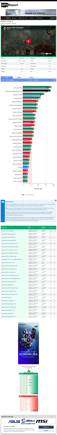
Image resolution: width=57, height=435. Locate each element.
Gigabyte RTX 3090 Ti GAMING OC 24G (8, 256)
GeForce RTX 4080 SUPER (25, 379)
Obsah (14, 18)
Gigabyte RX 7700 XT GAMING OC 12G (8, 291)
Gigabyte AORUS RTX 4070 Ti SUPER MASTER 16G (11, 259)
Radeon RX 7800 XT (24, 405)
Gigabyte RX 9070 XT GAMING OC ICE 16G (9, 253)
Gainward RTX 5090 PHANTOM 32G (8, 234)
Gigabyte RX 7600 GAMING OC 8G (8, 310)
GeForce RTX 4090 (23, 376)
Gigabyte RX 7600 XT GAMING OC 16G (8, 307)
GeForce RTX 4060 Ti (24, 390)
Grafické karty (24, 18)
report (6, 18)
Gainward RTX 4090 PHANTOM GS (8, 237)
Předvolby (46, 430)
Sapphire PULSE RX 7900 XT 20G (7, 262)
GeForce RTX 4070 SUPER (25, 385)
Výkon (6, 77)
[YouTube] (55, 18)
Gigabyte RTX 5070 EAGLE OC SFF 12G (9, 269)
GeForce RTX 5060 (23, 389)
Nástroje (39, 18)
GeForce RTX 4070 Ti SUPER (26, 382)
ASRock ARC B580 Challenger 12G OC (8, 303)
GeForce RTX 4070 (23, 386)
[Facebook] (53, 18)
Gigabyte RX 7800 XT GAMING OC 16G (8, 281)
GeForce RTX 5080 (23, 378)
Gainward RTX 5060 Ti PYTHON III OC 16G (9, 288)
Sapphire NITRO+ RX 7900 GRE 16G (8, 272)
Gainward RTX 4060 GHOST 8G (7, 313)
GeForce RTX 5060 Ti (24, 388)
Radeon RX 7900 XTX (24, 398)
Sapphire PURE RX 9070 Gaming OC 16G (9, 265)
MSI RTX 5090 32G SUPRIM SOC (7, 230)
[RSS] (51, 18)
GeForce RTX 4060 (23, 392)
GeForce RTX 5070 (23, 383)
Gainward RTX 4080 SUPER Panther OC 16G (10, 246)
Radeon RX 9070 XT (24, 399)
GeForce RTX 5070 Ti (24, 381)
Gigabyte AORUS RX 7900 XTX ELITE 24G (9, 243)
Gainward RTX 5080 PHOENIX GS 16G (8, 240)
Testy (32, 18)
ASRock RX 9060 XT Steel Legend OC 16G (9, 294)
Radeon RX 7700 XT (24, 406)
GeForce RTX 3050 (23, 393)
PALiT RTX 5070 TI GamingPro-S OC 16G (9, 250)
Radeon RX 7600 (23, 410)
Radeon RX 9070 (23, 402)
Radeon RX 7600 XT (24, 409)
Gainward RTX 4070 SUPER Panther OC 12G (10, 275)
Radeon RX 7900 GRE (24, 403)
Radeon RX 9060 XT (24, 407)
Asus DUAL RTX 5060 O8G (6, 297)
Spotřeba (19, 77)
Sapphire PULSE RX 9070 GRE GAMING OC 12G (10, 278)
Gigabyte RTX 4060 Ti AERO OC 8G (8, 300)
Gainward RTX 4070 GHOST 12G (7, 284)
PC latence (31, 77)
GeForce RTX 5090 (23, 375)
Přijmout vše (46, 427)
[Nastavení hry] (54, 80)
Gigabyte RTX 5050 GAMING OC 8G (8, 316)
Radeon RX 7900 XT (24, 400)
